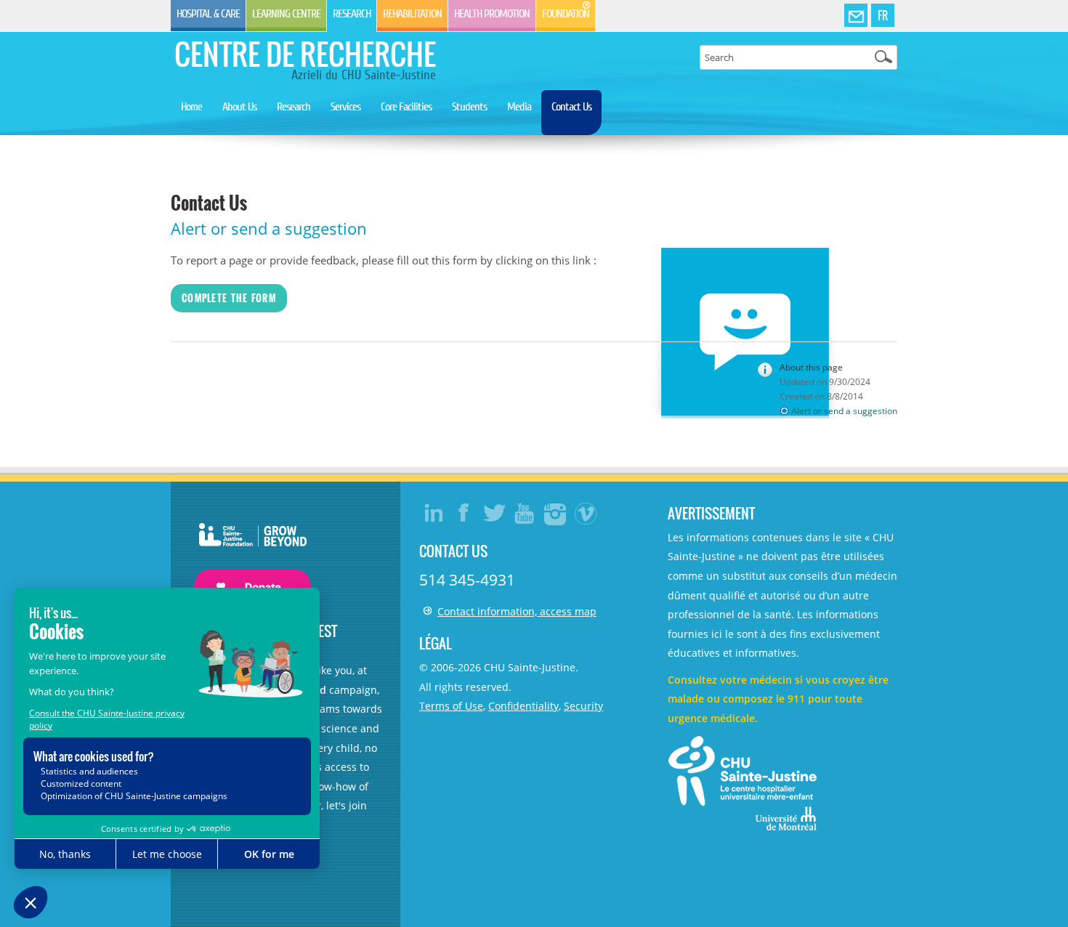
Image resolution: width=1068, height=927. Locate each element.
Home (191, 107)
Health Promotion (492, 14)
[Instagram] (555, 512)
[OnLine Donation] (245, 550)
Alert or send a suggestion (844, 411)
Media (519, 107)
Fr (883, 15)
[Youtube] (525, 512)
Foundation (565, 14)
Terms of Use (451, 706)
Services (345, 107)
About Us (239, 107)
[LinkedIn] (433, 512)
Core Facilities (406, 107)
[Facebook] (464, 512)
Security (583, 706)
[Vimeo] (586, 512)
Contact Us (571, 107)
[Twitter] (494, 512)
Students (469, 107)
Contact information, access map (516, 611)
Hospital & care (208, 14)
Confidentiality (523, 706)
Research (352, 14)
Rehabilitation (412, 14)
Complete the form (229, 298)
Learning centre (286, 14)
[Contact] (855, 16)
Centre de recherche (305, 54)
